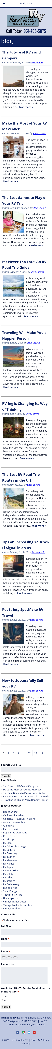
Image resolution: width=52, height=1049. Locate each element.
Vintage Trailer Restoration (17, 905)
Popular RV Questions (15, 832)
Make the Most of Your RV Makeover (22, 789)
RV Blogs (8, 843)
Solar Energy (10, 891)
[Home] (26, 25)
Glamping (8, 825)
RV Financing (10, 853)
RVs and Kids (10, 887)
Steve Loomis (36, 62)
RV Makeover (10, 860)
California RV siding (13, 815)
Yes (5, 996)
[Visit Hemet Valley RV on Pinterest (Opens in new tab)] (34, 1032)
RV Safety (8, 874)
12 (29, 753)
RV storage (9, 880)
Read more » (25, 107)
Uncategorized (11, 898)
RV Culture (9, 849)
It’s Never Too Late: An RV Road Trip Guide (26, 796)
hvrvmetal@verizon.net (32, 1024)
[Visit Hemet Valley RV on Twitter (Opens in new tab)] (29, 1032)
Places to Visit (10, 829)
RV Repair (8, 867)
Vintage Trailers (11, 908)
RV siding (8, 877)
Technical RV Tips (12, 894)
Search (6, 776)
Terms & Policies (40, 1040)
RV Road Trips (10, 870)
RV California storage (14, 846)
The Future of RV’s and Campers (20, 786)
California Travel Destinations (19, 818)
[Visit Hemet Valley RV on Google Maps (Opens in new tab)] (23, 1032)
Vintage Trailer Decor (14, 901)
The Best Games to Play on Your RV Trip (24, 793)
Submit (6, 1006)
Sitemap (26, 1043)
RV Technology (11, 884)
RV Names (8, 863)
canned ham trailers (14, 822)
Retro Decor (9, 836)
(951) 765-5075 (29, 1021)
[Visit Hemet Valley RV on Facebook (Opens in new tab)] (17, 1032)
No (4, 1000)
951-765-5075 (35, 31)
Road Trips (9, 839)
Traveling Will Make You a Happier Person (25, 800)
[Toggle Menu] (4, 3)
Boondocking (10, 811)
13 (35, 753)
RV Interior (9, 856)
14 (41, 753)
